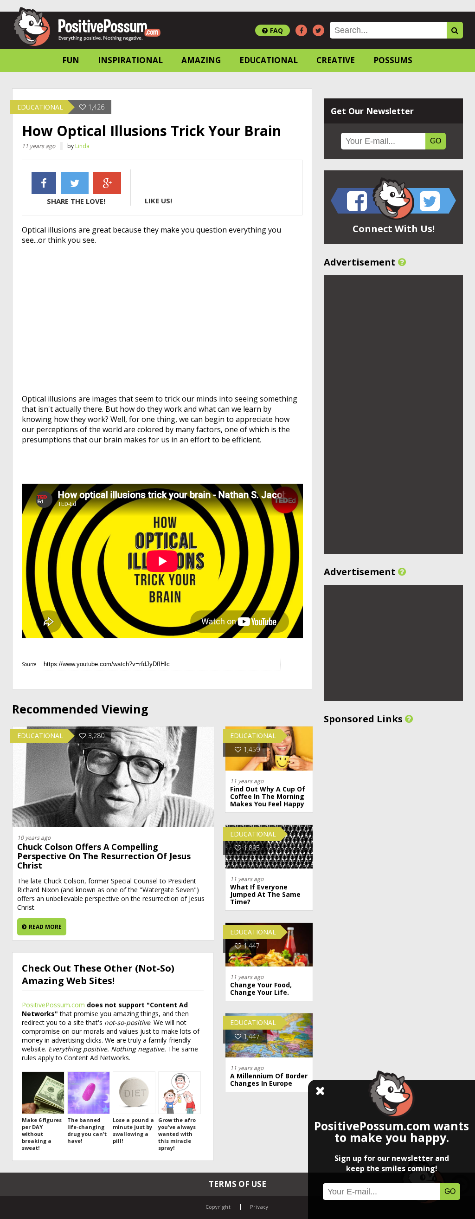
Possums (392, 60)
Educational (268, 60)
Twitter (75, 183)
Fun (70, 60)
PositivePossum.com (53, 1004)
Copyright (218, 1207)
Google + (107, 183)
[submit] (455, 30)
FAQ (276, 30)
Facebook (44, 183)
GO (435, 141)
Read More (45, 927)
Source (29, 664)
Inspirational (130, 60)
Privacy (259, 1207)
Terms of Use (237, 1184)
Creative (335, 60)
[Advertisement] (162, 319)
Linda (82, 146)
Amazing (201, 60)
